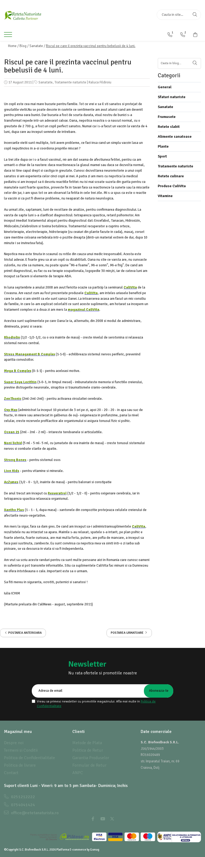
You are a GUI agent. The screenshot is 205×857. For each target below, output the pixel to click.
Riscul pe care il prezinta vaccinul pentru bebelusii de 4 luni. (90, 46)
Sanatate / (37, 46)
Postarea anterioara (24, 633)
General (164, 87)
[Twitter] (112, 819)
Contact (11, 772)
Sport (162, 156)
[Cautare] (195, 15)
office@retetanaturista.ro (34, 813)
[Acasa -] (37, 14)
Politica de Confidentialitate (29, 757)
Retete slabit (169, 126)
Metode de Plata (87, 742)
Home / (13, 46)
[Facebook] (93, 819)
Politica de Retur (87, 750)
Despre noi (13, 742)
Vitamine (165, 196)
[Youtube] (102, 819)
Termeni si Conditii (21, 750)
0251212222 (22, 797)
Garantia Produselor (90, 757)
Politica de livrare (20, 765)
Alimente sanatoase (175, 136)
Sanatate (45, 82)
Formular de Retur (89, 765)
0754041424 (22, 805)
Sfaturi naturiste (172, 97)
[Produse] (8, 36)
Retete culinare (171, 176)
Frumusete (167, 116)
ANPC (77, 772)
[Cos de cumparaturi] (195, 34)
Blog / (24, 46)
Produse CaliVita (172, 186)
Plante (163, 146)
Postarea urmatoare (127, 633)
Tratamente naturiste (70, 82)
